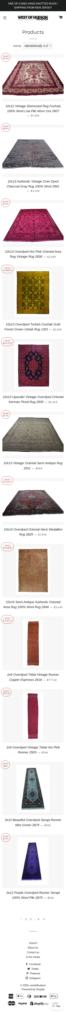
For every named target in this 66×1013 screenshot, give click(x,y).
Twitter (35, 968)
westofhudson (38, 985)
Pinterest (34, 973)
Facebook (35, 964)
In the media (33, 957)
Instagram (35, 978)
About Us (33, 947)
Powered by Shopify (33, 989)
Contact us (33, 952)
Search (33, 943)
